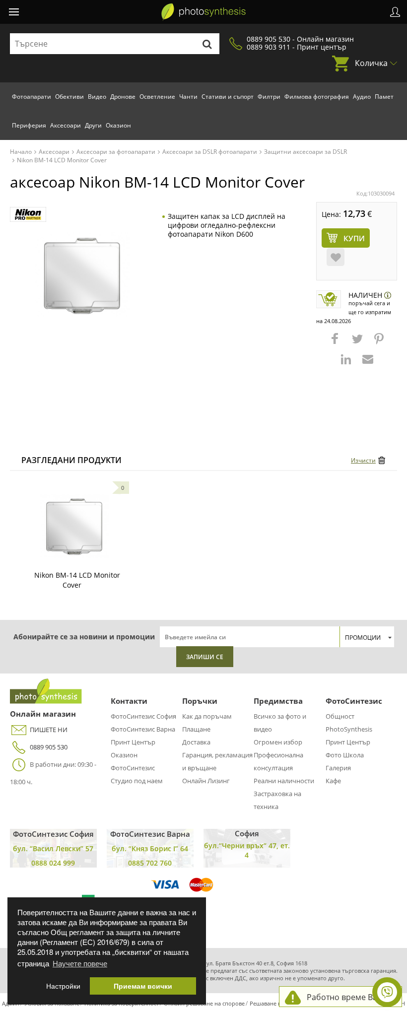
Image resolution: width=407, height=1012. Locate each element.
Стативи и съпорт (228, 96)
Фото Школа (345, 754)
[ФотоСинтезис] (203, 12)
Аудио (362, 96)
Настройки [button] (63, 986)
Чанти (188, 96)
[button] (336, 343)
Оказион (118, 125)
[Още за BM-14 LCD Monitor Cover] (74, 525)
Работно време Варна (349, 997)
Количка (371, 63)
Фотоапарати (31, 96)
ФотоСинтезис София (143, 716)
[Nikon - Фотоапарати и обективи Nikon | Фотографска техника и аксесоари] (28, 214)
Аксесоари (65, 125)
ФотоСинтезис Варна (143, 729)
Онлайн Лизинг (206, 780)
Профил (395, 12)
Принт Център (133, 742)
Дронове (123, 96)
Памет (384, 96)
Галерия (338, 767)
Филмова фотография (316, 96)
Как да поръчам (207, 716)
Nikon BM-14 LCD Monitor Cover (77, 580)
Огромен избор (278, 742)
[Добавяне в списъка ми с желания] (335, 257)
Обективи (69, 96)
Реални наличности (284, 780)
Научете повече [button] (80, 963)
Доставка (196, 742)
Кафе (333, 780)
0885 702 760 (150, 863)
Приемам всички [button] (143, 986)
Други (93, 125)
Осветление (157, 96)
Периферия (29, 125)
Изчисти (363, 460)
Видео (97, 96)
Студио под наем (137, 780)
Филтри (269, 96)
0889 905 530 (49, 746)
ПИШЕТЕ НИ (49, 729)
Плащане (196, 729)
